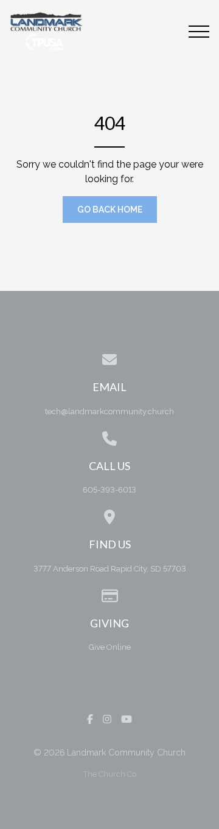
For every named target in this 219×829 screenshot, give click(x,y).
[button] (199, 31)
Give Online (110, 647)
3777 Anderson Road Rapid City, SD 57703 (109, 568)
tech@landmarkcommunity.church (109, 411)
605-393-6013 (109, 489)
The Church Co (109, 774)
